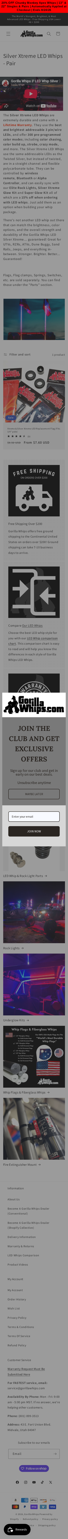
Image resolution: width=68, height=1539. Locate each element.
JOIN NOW (34, 831)
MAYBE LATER (34, 794)
